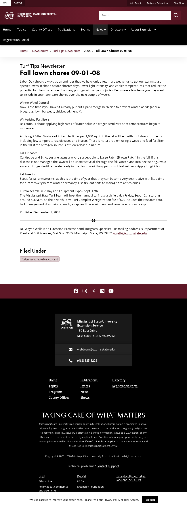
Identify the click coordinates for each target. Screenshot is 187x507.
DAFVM (18, 3)
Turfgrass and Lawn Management (40, 259)
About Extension (142, 30)
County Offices (42, 30)
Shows (85, 398)
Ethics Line (45, 481)
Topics (21, 30)
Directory (116, 30)
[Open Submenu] (105, 29)
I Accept (150, 499)
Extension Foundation (90, 486)
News (99, 30)
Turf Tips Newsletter (66, 51)
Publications (66, 30)
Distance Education (157, 3)
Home (7, 30)
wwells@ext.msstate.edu (130, 233)
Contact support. (108, 466)
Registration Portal (16, 40)
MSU (5, 3)
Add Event (135, 3)
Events (85, 30)
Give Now (179, 3)
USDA (80, 481)
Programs (55, 392)
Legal (42, 476)
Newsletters (40, 51)
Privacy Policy (112, 500)
